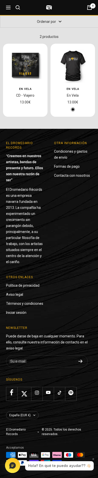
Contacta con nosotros (72, 175)
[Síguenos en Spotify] (70, 392)
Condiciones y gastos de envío (70, 154)
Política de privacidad (22, 285)
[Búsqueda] (18, 7)
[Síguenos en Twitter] (24, 394)
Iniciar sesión (16, 313)
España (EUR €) (20, 415)
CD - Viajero (25, 95)
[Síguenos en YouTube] (48, 392)
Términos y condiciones (24, 304)
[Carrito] (89, 7)
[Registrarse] (80, 361)
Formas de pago (67, 166)
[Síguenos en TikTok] (59, 392)
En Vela (25, 89)
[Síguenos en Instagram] (36, 392)
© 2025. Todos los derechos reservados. (61, 432)
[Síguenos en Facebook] (11, 392)
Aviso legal (14, 294)
